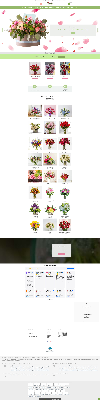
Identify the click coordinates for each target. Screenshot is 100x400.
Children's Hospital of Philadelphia (33, 366)
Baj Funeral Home (83, 366)
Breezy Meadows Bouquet (35, 118)
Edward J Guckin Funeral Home (90, 370)
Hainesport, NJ (45, 389)
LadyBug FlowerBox (50, 167)
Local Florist (48, 336)
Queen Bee (50, 216)
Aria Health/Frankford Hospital (35, 365)
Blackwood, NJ (58, 385)
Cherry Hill (14, 366)
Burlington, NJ (64, 385)
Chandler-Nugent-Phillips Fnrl (63, 368)
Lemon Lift (35, 232)
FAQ (47, 334)
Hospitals (48, 337)
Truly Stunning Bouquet (50, 118)
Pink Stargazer (50, 183)
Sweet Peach (50, 232)
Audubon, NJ (30, 385)
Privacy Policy (48, 332)
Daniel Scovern (77, 369)
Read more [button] (27, 296)
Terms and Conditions (49, 331)
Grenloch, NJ (68, 387)
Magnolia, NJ (62, 389)
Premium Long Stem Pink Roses (50, 134)
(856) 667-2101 (31, 333)
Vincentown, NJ (42, 394)
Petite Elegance (35, 134)
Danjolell (81, 369)
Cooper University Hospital (14, 368)
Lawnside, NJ (51, 389)
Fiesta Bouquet (65, 183)
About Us (48, 330)
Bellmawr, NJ (42, 385)
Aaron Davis (60, 365)
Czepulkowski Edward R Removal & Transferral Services (67, 369)
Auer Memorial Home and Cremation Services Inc (66, 366)
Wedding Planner (63, 7)
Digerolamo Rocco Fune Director (87, 369)
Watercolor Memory (50, 200)
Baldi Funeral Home (89, 366)
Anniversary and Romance (35, 76)
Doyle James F (75, 370)
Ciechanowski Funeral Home (72, 368)
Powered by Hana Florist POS (50, 351)
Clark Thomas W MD (27, 367)
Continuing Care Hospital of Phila (44, 367)
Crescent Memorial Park (94, 368)
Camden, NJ (30, 387)
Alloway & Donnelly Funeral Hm (90, 365)
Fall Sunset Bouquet (35, 200)
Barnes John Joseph (95, 366)
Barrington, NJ (36, 385)
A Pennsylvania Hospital (13, 365)
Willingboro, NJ (31, 396)
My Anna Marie (35, 216)
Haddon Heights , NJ (31, 389)
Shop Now (35, 78)
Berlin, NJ (47, 385)
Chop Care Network (21, 367)
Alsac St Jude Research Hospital (25, 365)
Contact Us (48, 333)
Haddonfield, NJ (38, 389)
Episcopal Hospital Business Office (39, 369)
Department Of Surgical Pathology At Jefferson (38, 368)
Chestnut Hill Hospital (25, 366)
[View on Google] (37, 273)
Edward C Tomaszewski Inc (82, 370)
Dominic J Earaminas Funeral (69, 370)
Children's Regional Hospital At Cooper (43, 366)
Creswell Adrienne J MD (21, 368)
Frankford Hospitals (31, 370)
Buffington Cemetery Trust (82, 367)
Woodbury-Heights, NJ (38, 396)
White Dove (65, 167)
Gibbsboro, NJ (49, 387)
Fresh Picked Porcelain (35, 167)
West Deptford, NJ (66, 394)
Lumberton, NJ (57, 389)
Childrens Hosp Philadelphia (14, 367)
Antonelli (96, 365)
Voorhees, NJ (48, 394)
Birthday (57, 7)
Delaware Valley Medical (28, 368)
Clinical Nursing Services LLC (35, 367)
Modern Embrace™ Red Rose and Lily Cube (65, 232)
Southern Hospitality (65, 216)
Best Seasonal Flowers (35, 183)
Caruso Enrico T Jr (89, 367)
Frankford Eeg (12, 370)
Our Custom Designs (50, 76)
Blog (47, 338)
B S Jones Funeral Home (76, 366)
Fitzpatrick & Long (46, 369)
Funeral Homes (49, 335)
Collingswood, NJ (42, 387)
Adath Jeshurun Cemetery (66, 365)
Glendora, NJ (55, 387)
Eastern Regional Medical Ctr (30, 369)
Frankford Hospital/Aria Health (24, 370)
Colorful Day (50, 151)
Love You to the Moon (64, 200)
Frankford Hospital (16, 370)
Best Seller (41, 7)
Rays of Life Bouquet (35, 151)
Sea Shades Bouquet (65, 118)
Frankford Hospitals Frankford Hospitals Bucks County (41, 370)
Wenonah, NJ (54, 394)
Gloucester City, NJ (61, 387)
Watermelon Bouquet (65, 151)
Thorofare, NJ (36, 394)
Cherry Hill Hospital (18, 366)
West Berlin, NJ (60, 394)
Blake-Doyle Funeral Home (74, 367)
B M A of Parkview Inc (43, 365)
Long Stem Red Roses (65, 134)
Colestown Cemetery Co (86, 368)
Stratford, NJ (30, 394)
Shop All (64, 76)
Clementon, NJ (36, 387)
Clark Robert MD (79, 368)
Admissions (19, 365)
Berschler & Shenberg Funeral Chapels (64, 367)
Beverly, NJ (52, 385)
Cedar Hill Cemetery (95, 367)
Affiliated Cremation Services (82, 365)
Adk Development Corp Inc (74, 365)
